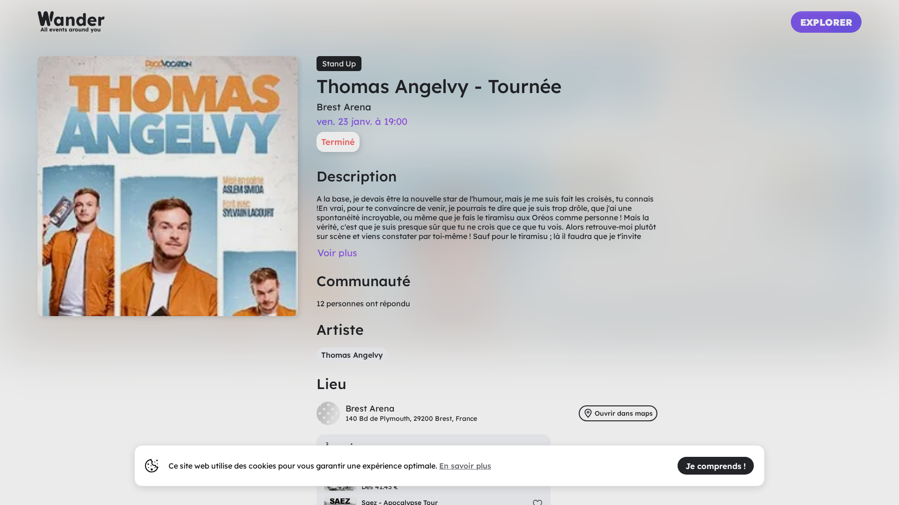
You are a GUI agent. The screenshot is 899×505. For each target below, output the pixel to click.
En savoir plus (465, 465)
